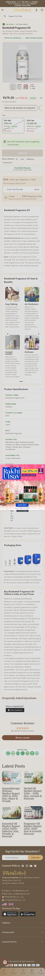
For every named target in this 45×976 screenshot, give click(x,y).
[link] (22, 487)
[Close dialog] (42, 466)
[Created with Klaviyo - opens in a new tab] (22, 511)
